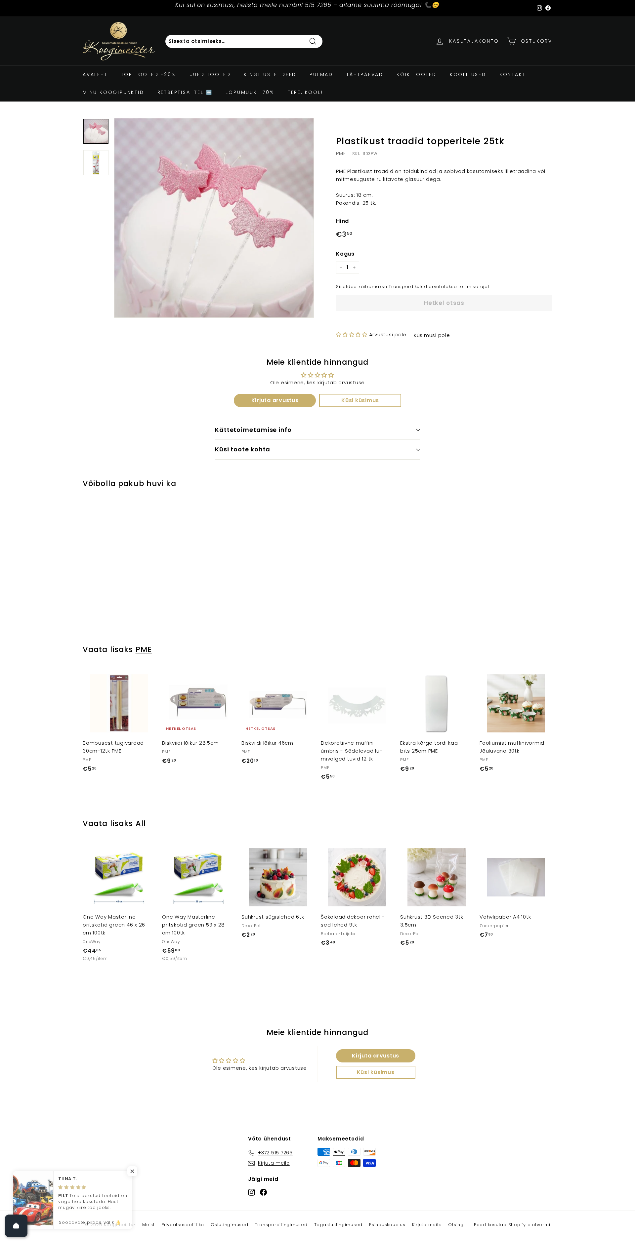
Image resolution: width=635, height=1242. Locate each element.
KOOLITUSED (468, 74)
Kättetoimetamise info (253, 430)
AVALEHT (95, 74)
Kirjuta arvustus (275, 400)
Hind (342, 221)
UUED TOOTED (210, 74)
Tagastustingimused (338, 1224)
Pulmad (321, 74)
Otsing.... (457, 1224)
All (141, 823)
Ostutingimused (229, 1224)
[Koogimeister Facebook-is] (263, 1192)
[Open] (16, 1226)
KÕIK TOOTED (417, 74)
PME (341, 153)
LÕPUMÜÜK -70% (250, 92)
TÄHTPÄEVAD (364, 74)
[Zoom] (214, 217)
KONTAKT (512, 74)
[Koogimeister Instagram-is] (251, 1192)
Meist (148, 1224)
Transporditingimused (281, 1224)
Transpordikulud (408, 286)
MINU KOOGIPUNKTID (113, 92)
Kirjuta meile (427, 1224)
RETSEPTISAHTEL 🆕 (185, 92)
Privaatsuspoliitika (182, 1224)
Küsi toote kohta (242, 449)
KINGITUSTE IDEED (270, 74)
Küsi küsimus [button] (360, 400)
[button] (351, 334)
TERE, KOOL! (305, 92)
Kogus (345, 254)
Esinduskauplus (387, 1224)
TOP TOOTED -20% (148, 74)
